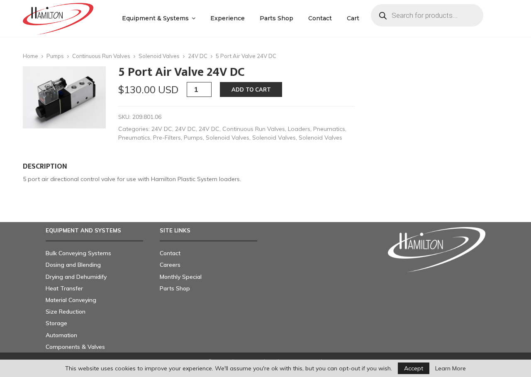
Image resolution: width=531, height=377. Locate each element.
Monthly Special (181, 276)
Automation (61, 335)
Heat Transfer (64, 288)
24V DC (197, 56)
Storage (56, 323)
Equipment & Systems (155, 18)
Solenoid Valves (159, 56)
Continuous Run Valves (101, 56)
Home (30, 56)
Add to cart (251, 89)
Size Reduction (65, 311)
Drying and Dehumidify (76, 276)
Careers (170, 264)
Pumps (55, 56)
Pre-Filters (167, 137)
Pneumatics (329, 129)
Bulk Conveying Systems (78, 253)
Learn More (450, 368)
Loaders (299, 129)
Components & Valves (75, 346)
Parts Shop (276, 18)
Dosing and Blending (73, 264)
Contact (320, 18)
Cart (353, 18)
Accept (413, 368)
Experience (227, 18)
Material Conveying (71, 300)
